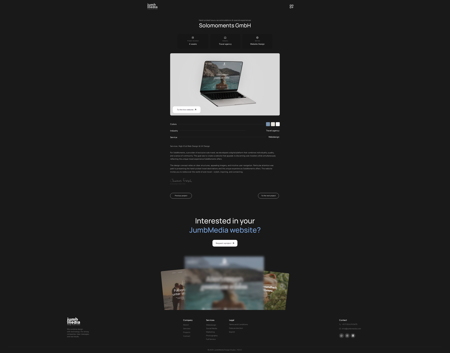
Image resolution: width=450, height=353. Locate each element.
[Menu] (291, 6)
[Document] (268, 124)
